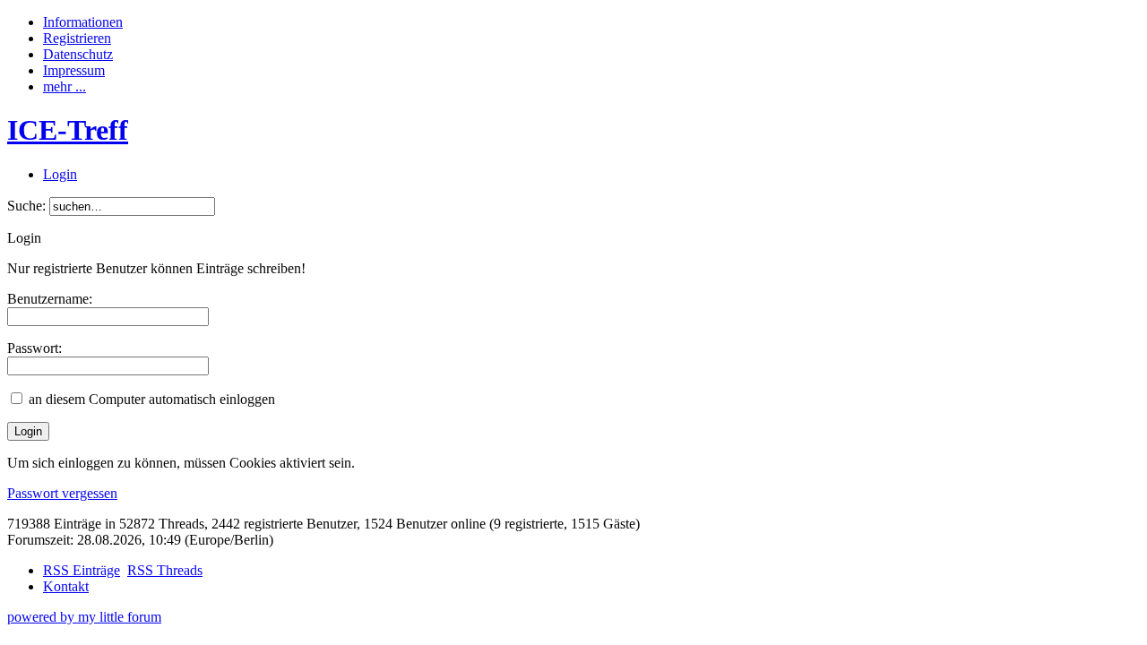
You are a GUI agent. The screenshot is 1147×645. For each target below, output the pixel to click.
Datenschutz (78, 54)
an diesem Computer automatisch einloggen (152, 399)
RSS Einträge (81, 570)
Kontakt (66, 586)
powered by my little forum (84, 616)
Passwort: (34, 348)
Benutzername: (49, 298)
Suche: (26, 205)
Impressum (74, 70)
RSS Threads (165, 570)
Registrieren (77, 38)
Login (60, 174)
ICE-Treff (67, 130)
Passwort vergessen (62, 493)
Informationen (83, 22)
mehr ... (64, 86)
